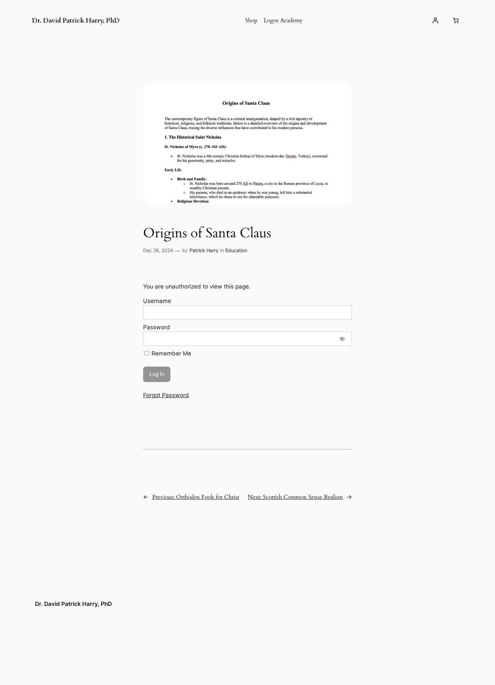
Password (156, 327)
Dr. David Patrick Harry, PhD (76, 20)
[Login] (435, 20)
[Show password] (342, 339)
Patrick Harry (204, 250)
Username (157, 301)
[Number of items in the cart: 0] (456, 20)
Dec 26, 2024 (158, 250)
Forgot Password (166, 395)
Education (236, 250)
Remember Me (170, 353)
